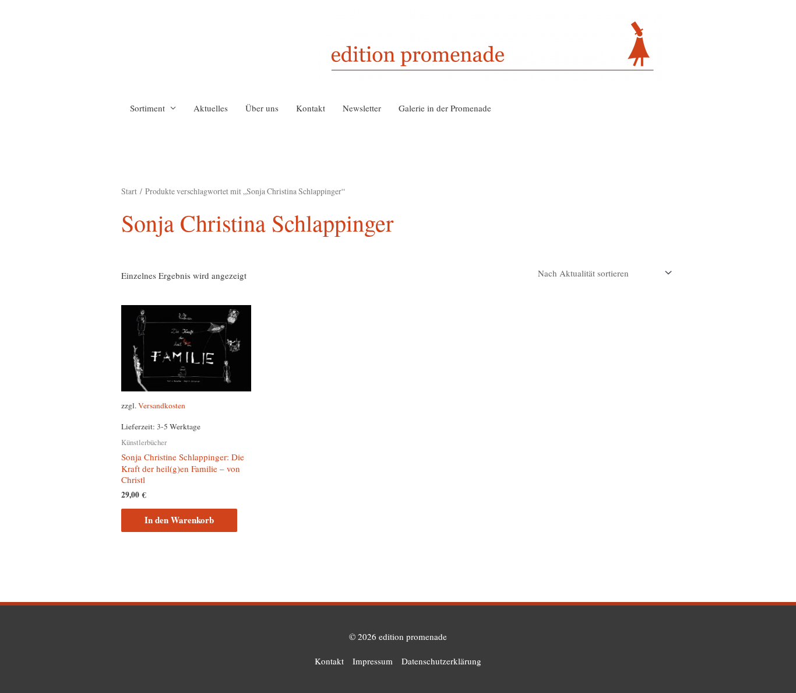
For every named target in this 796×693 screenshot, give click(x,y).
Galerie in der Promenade (445, 108)
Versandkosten (161, 405)
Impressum (373, 661)
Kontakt (310, 108)
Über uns (262, 108)
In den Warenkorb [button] (179, 519)
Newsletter (362, 108)
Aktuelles (210, 108)
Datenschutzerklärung (441, 661)
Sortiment (147, 108)
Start (129, 191)
